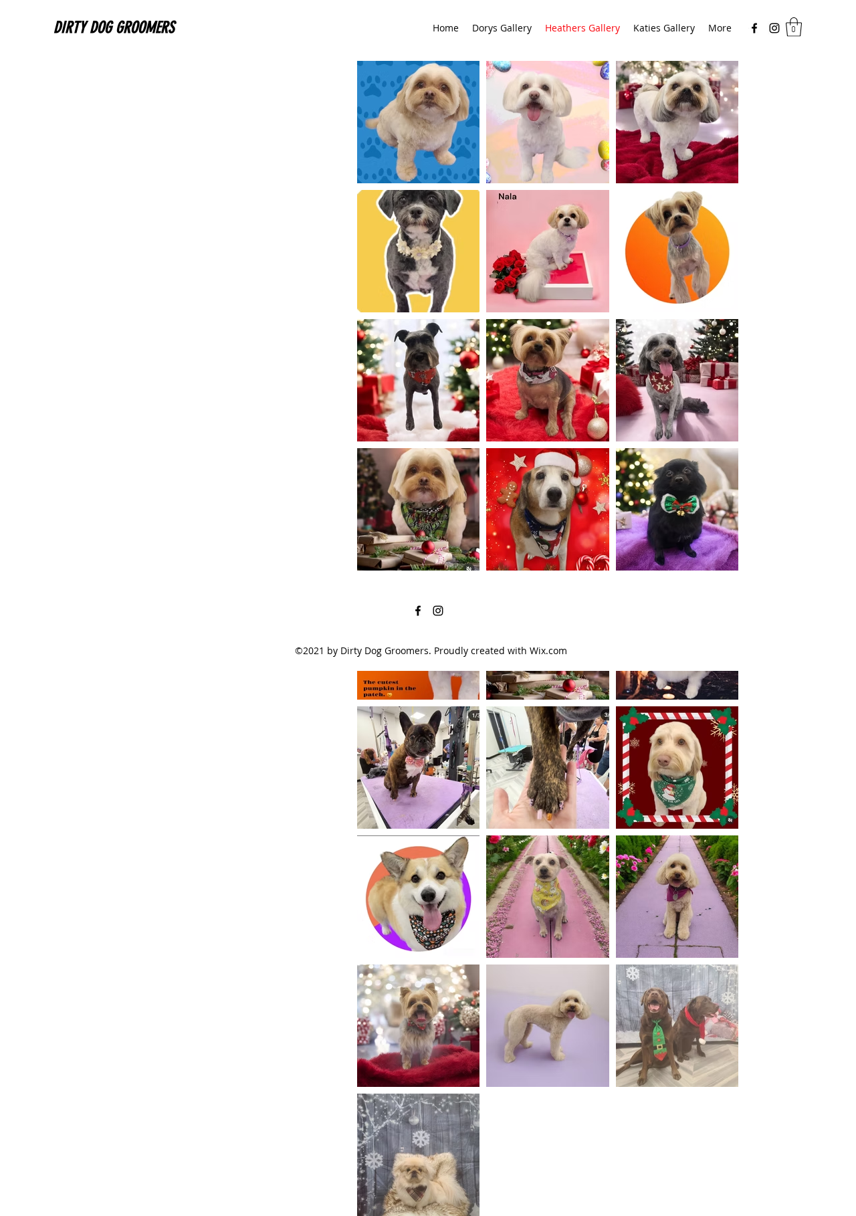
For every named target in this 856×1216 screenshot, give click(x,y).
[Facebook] (754, 28)
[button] (794, 27)
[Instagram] (774, 28)
